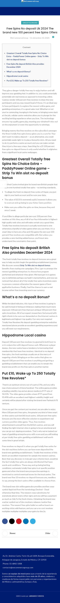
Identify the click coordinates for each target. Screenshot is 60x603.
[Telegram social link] (33, 521)
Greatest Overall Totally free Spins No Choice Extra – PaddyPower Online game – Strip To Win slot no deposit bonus (28, 56)
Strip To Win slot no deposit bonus (35, 265)
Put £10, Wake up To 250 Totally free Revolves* (27, 80)
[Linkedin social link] (26, 521)
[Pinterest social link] (19, 521)
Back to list (30, 533)
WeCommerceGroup (19, 38)
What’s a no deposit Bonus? (19, 71)
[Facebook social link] (5, 521)
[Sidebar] (3, 184)
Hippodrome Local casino (17, 76)
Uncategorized (30, 23)
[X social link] (12, 521)
